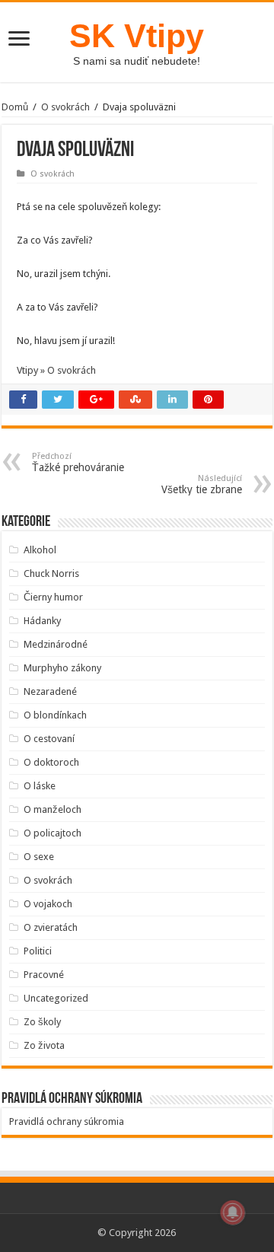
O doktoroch (51, 762)
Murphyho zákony (62, 668)
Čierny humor (53, 597)
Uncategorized (56, 998)
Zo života (44, 1045)
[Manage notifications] (233, 1212)
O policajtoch (52, 833)
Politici (38, 951)
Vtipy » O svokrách (56, 370)
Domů (15, 107)
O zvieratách (51, 927)
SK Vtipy (136, 36)
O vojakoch (48, 904)
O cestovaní (49, 738)
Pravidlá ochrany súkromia (66, 1121)
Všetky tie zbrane (201, 484)
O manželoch (52, 809)
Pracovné (44, 974)
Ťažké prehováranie (78, 462)
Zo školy (42, 1021)
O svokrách (65, 107)
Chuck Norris (51, 573)
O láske (40, 786)
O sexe (39, 856)
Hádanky (42, 620)
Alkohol (40, 550)
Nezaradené (50, 691)
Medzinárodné (56, 644)
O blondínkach (55, 715)
